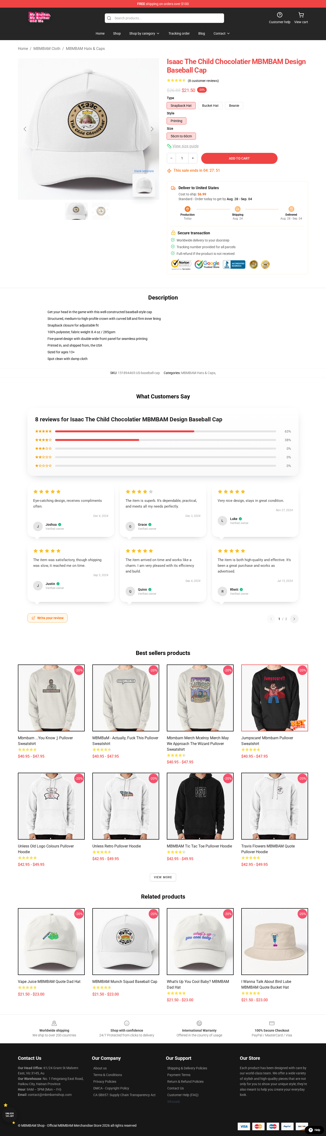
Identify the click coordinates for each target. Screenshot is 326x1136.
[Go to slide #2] (100, 211)
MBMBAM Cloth (46, 48)
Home (23, 48)
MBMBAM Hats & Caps (85, 48)
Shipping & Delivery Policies (187, 1068)
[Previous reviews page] (271, 619)
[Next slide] (152, 129)
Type (170, 98)
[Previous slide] (25, 129)
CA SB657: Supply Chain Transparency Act (124, 1095)
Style (170, 113)
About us (100, 1068)
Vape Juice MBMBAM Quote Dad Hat (49, 981)
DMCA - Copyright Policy (111, 1088)
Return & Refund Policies (185, 1081)
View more (163, 877)
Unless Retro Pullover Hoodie (116, 846)
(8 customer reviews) (203, 81)
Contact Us (175, 1088)
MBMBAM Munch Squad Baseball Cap (124, 981)
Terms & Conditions (107, 1075)
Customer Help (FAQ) (183, 1095)
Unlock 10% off (9, 1114)
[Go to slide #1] (76, 211)
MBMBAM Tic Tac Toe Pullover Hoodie (199, 846)
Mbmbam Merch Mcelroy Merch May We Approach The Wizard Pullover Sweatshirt (198, 744)
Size (170, 128)
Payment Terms (178, 1075)
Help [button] (317, 1130)
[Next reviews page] (294, 619)
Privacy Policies (104, 1081)
